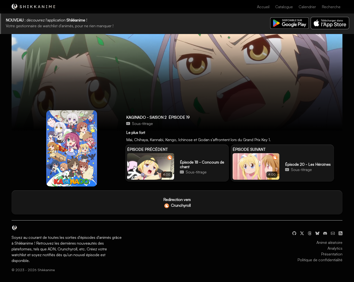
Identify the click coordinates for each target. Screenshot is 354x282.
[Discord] (325, 232)
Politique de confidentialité (319, 259)
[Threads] (310, 232)
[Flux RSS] (340, 232)
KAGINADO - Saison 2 (146, 117)
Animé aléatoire (329, 242)
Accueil (263, 6)
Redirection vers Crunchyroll (177, 202)
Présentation (331, 254)
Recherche (331, 6)
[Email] (333, 232)
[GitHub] (294, 232)
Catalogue (284, 6)
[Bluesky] (317, 232)
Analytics (335, 248)
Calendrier (307, 6)
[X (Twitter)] (302, 232)
